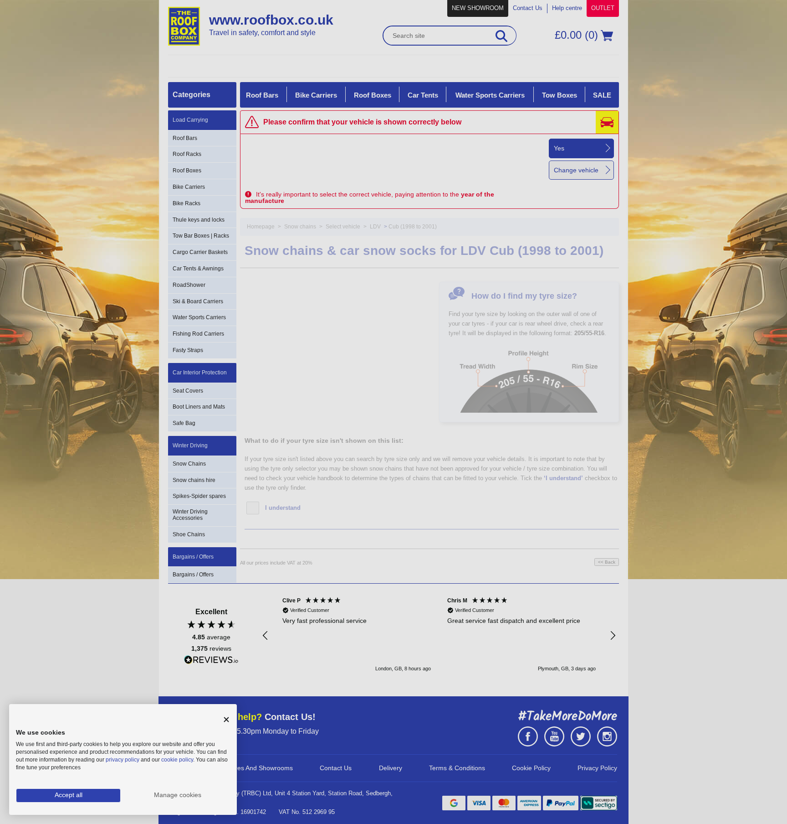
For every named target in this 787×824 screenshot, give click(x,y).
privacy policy (122, 760)
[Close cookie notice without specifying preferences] (226, 720)
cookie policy (177, 760)
